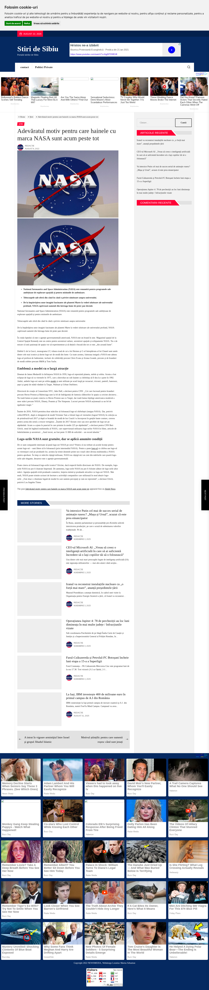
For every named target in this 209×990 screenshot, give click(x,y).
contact (24, 67)
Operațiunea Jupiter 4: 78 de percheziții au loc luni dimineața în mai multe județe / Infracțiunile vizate (97, 624)
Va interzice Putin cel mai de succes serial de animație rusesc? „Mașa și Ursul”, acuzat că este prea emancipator (96, 514)
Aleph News (110, 489)
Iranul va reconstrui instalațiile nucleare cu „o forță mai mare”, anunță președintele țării (161, 142)
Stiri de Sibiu (37, 49)
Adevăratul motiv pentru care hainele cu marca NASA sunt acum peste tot (57, 489)
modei (53, 381)
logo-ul (94, 448)
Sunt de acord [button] (13, 23)
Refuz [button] (27, 23)
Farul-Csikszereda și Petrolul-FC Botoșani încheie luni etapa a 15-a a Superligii (163, 180)
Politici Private (44, 67)
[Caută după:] (156, 122)
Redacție (29, 146)
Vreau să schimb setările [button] (46, 23)
